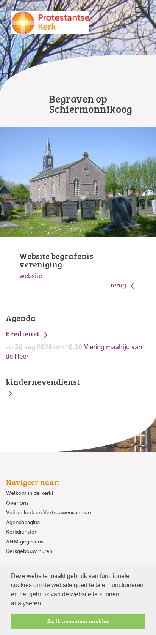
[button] (45, 604)
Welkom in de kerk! (29, 493)
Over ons (17, 503)
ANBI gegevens (24, 542)
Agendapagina (23, 522)
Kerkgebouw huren (29, 551)
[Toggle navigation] (141, 12)
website (30, 276)
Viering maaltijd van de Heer (74, 344)
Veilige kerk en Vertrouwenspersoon (50, 512)
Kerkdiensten (21, 532)
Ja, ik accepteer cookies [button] (78, 621)
